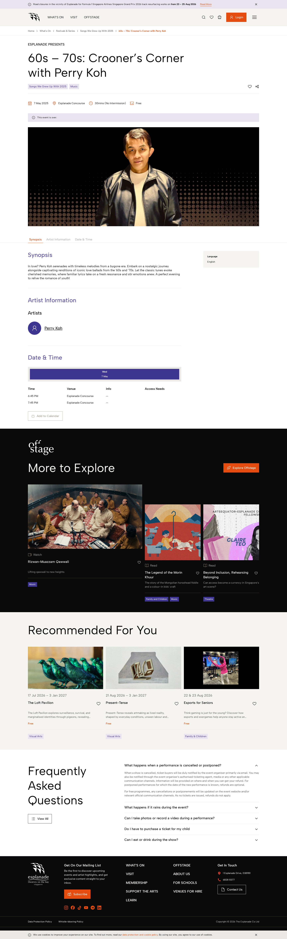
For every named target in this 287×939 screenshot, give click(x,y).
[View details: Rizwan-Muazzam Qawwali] (85, 535)
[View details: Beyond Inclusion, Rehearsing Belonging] (231, 553)
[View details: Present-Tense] (143, 693)
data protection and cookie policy (140, 934)
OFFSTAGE (182, 865)
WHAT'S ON (135, 865)
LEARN (131, 900)
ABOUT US (181, 874)
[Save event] (250, 87)
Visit (73, 17)
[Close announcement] (256, 4)
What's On (56, 17)
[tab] (35, 239)
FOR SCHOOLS (185, 883)
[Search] (203, 17)
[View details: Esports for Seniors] (221, 693)
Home (31, 31)
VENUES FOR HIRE (187, 891)
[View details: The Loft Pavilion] (65, 693)
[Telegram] (93, 908)
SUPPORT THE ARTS (142, 891)
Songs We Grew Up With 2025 (96, 31)
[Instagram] (66, 908)
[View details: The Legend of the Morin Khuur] (173, 553)
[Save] (211, 17)
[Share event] (257, 87)
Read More (206, 4)
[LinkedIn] (99, 908)
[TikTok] (79, 908)
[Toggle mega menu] (254, 17)
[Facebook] (73, 908)
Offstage (91, 17)
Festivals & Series (65, 31)
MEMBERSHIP (136, 883)
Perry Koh (53, 328)
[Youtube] (86, 908)
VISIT (130, 874)
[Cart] (219, 17)
